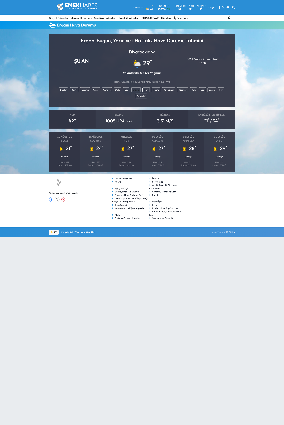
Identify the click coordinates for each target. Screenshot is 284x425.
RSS (55, 232)
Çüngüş (106, 89)
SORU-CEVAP (150, 18)
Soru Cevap (158, 181)
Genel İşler (157, 201)
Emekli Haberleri (129, 18)
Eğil (126, 89)
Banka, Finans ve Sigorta (127, 191)
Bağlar (63, 89)
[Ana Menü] (233, 18)
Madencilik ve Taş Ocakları (165, 208)
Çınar (96, 89)
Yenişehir (141, 95)
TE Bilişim (230, 232)
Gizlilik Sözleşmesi (123, 178)
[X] (57, 199)
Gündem (166, 18)
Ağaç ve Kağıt (122, 188)
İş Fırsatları (181, 18)
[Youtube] (62, 199)
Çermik (85, 89)
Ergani (136, 89)
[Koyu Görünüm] (229, 17)
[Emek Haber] (77, 7)
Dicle (117, 89)
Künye (118, 181)
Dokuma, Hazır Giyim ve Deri (129, 195)
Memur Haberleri (81, 18)
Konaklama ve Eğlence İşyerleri (130, 208)
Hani (146, 89)
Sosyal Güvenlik (58, 18)
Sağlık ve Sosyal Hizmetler (127, 218)
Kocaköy (183, 89)
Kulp (194, 89)
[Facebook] (51, 199)
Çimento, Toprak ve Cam (164, 191)
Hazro (156, 89)
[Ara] (233, 7)
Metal (117, 214)
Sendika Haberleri (105, 18)
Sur (221, 89)
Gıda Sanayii (121, 205)
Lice (202, 89)
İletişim (155, 178)
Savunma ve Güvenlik (162, 218)
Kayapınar (169, 89)
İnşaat (155, 205)
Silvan (212, 89)
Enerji (155, 195)
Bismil (74, 89)
